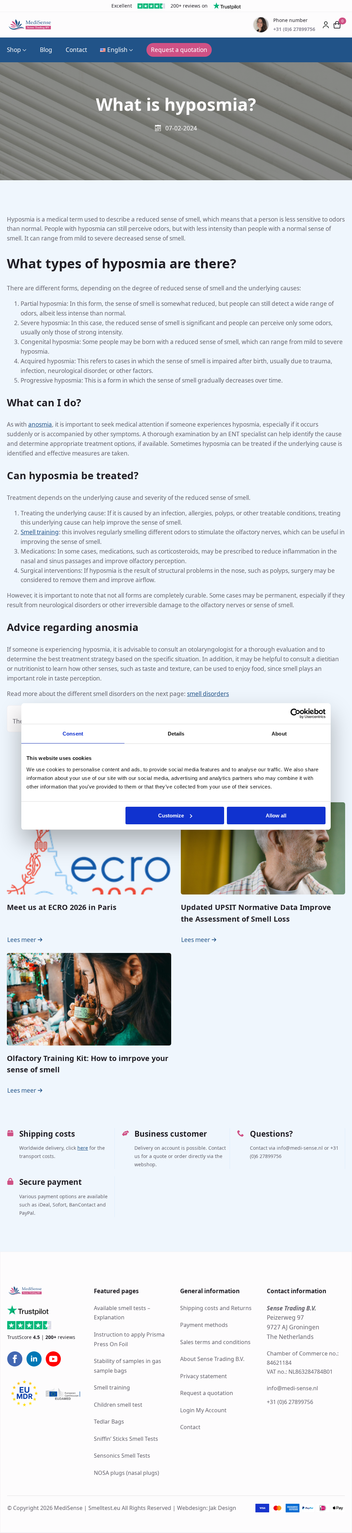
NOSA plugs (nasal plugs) (126, 1473)
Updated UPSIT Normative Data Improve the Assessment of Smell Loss (256, 912)
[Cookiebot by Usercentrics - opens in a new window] (295, 713)
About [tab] (279, 734)
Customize (171, 815)
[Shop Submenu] (23, 50)
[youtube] (53, 1359)
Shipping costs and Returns (216, 1308)
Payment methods (204, 1325)
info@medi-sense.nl (292, 1388)
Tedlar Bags (109, 1422)
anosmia (40, 424)
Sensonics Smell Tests (122, 1456)
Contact (76, 50)
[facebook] (14, 1359)
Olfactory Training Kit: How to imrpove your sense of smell (87, 1063)
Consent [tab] (73, 734)
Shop (14, 50)
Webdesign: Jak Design (206, 1508)
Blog (46, 50)
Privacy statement (203, 1376)
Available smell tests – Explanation (122, 1312)
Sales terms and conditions (215, 1342)
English (117, 50)
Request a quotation (206, 1393)
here (82, 1148)
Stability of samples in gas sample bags (127, 1366)
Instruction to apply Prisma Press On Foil (129, 1339)
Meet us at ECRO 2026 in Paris (62, 907)
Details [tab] (176, 734)
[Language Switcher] (130, 50)
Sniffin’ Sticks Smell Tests (126, 1439)
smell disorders (208, 694)
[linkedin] (34, 1359)
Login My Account (203, 1410)
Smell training (40, 532)
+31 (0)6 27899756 (290, 1402)
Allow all (276, 815)
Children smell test (118, 1404)
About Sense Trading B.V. (212, 1359)
